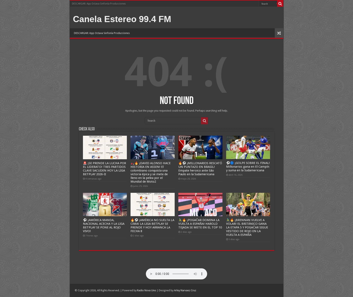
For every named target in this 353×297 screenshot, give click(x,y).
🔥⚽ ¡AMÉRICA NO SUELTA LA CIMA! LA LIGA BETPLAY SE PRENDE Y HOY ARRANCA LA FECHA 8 (152, 225)
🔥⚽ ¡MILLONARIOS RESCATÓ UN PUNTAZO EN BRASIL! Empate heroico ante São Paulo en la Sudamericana (200, 168)
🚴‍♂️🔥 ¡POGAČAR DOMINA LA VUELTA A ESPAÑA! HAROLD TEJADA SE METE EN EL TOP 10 (200, 223)
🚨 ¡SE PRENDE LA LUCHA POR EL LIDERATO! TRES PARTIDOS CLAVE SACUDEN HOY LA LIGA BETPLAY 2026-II (104, 168)
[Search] (280, 4)
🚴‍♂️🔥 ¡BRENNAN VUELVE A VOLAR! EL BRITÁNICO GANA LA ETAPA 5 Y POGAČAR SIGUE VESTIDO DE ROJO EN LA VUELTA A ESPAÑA (247, 227)
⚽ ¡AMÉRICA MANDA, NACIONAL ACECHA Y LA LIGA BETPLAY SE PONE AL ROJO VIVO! (103, 225)
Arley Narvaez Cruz (185, 290)
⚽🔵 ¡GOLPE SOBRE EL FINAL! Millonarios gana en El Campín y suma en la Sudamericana (248, 166)
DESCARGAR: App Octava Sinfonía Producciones (99, 3)
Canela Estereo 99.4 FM (122, 19)
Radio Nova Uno (146, 290)
